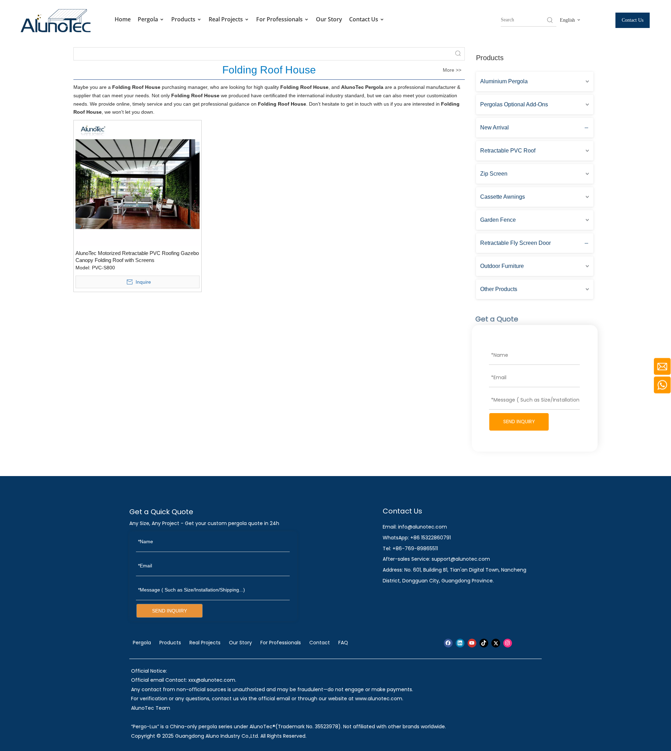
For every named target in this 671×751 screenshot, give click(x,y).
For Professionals (280, 19)
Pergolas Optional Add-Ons (514, 104)
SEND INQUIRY (519, 421)
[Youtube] (472, 643)
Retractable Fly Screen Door (515, 243)
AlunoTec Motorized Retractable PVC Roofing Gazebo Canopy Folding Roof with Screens (137, 256)
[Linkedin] (460, 643)
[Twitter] (495, 643)
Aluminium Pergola (504, 81)
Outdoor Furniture (502, 266)
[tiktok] (483, 643)
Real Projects (226, 19)
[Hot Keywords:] (550, 19)
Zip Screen (493, 174)
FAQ (343, 642)
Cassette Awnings (502, 197)
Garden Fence (498, 220)
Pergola (148, 19)
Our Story (329, 19)
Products (184, 19)
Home (123, 19)
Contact (319, 642)
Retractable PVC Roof (507, 151)
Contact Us (364, 19)
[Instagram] (507, 643)
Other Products (498, 289)
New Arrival (494, 127)
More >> (452, 70)
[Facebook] (448, 643)
